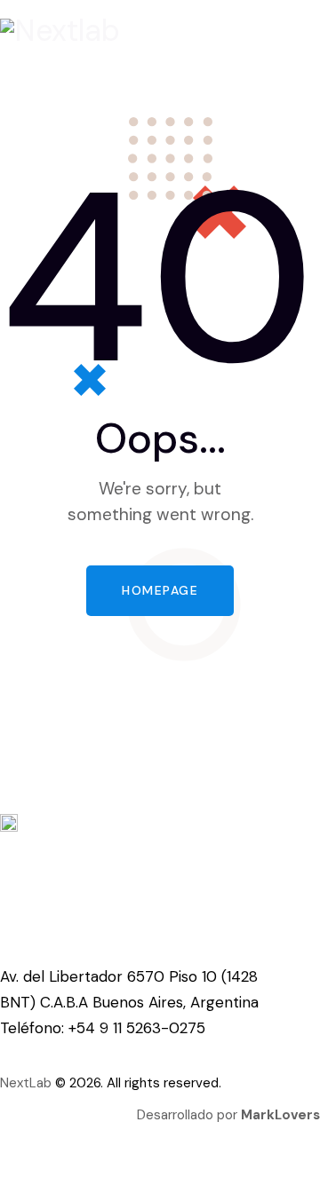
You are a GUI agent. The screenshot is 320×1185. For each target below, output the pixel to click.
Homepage (160, 590)
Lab (40, 1083)
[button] (154, 74)
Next (14, 1083)
